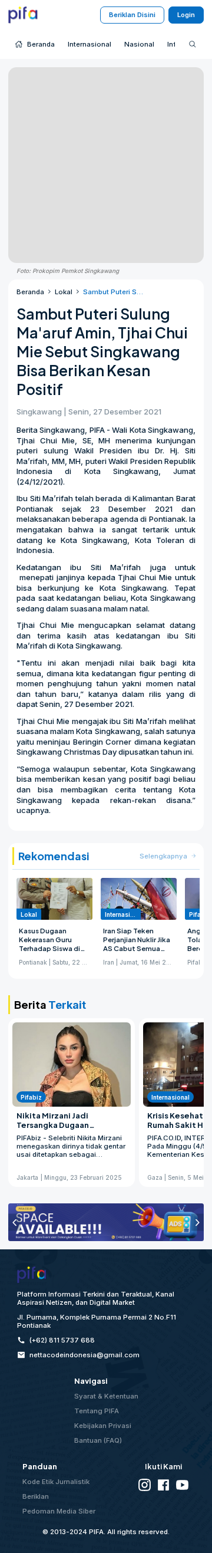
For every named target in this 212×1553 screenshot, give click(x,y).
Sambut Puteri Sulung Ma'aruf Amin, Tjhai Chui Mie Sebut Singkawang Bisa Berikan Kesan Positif (114, 292)
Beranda (30, 292)
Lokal (63, 292)
